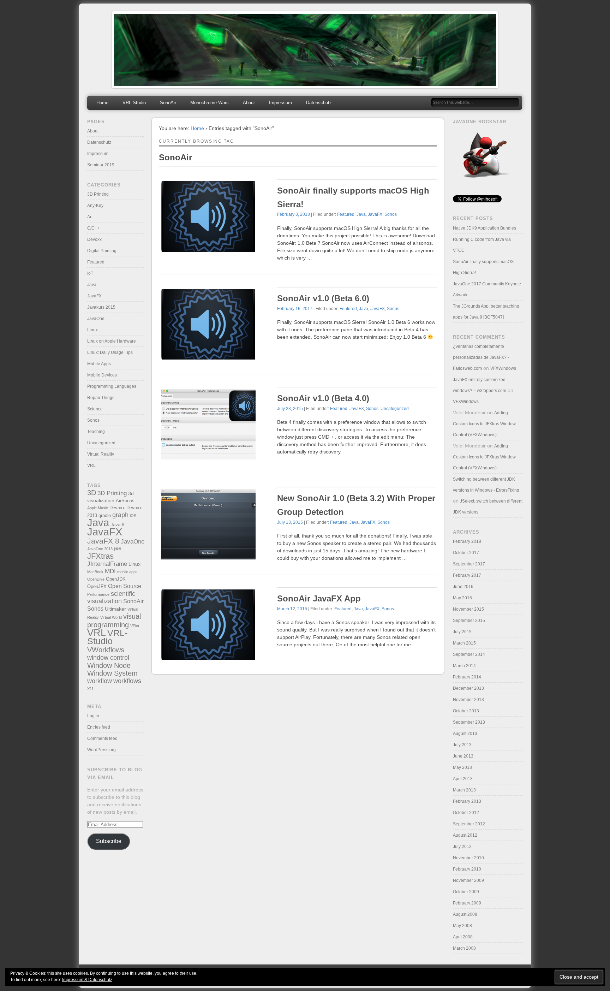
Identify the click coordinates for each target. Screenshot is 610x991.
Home (102, 102)
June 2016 (463, 586)
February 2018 (467, 541)
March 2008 (464, 948)
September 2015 (469, 620)
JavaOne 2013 (100, 549)
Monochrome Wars (209, 102)
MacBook (95, 572)
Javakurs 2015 (101, 307)
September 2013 (469, 722)
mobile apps (127, 572)
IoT (90, 273)
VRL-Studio (134, 102)
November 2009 (468, 880)
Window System (112, 673)
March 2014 (464, 665)
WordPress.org (101, 749)
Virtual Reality (100, 454)
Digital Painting (101, 250)
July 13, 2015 (290, 522)
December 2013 (468, 688)
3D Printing (98, 194)
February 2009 (467, 903)
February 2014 (467, 677)
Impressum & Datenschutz (87, 979)
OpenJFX (97, 586)
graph (120, 514)
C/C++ (93, 228)
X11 (90, 689)
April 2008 (463, 936)
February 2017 (467, 575)
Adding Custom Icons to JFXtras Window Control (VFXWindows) (484, 423)
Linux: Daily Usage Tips (110, 352)
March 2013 (464, 790)
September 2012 (469, 823)
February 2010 (467, 869)
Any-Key (95, 205)
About (249, 102)
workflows (127, 680)
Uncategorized (395, 408)
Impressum (280, 102)
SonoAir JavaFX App (319, 598)
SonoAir (168, 102)
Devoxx (94, 239)
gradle (104, 515)
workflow (99, 680)
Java (361, 214)
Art (89, 216)
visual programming (114, 620)
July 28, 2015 (290, 408)
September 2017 (469, 564)
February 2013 (467, 801)
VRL (91, 465)
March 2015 (464, 643)
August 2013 (465, 733)
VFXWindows (503, 368)
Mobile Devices (102, 375)
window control (108, 657)
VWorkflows (105, 650)
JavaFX (375, 214)
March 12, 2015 (292, 608)
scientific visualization (111, 597)
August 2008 (465, 914)
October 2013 (466, 710)
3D (91, 492)
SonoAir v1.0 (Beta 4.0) (323, 398)
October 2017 (466, 552)
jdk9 (117, 549)
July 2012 (462, 846)
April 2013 (463, 778)
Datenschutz (319, 102)
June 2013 (463, 756)
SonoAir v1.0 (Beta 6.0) (323, 298)
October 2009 (466, 891)
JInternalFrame (107, 563)
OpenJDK (116, 579)
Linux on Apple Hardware (111, 341)
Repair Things (100, 397)
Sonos (390, 214)
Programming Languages (111, 386)
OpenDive (95, 579)
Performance (98, 594)
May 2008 (462, 925)
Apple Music (97, 508)
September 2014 (469, 654)
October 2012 (466, 812)
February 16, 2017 (294, 308)
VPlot (134, 626)
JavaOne (95, 318)
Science (95, 409)
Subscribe (108, 841)
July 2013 (462, 744)
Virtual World (111, 617)
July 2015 (462, 631)
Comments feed (102, 738)
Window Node (109, 665)
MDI (110, 571)
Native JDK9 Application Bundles (484, 228)
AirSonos (125, 500)
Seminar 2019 (100, 164)
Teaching (96, 431)
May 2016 (462, 597)
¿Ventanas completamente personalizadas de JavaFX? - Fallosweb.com (481, 357)
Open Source (124, 586)
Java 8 (117, 524)
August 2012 (465, 835)
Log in (93, 715)
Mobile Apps (99, 363)
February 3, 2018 (293, 214)
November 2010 (468, 857)
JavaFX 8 (103, 541)
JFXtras (100, 556)
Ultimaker (115, 609)
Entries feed (98, 727)
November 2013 (468, 699)
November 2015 (468, 609)
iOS (133, 516)
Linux (92, 329)
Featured (345, 214)
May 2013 (462, 767)
